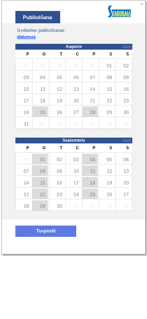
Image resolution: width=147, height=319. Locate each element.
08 (42, 171)
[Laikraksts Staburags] (119, 12)
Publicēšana (37, 17)
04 (92, 159)
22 (42, 194)
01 (42, 159)
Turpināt (46, 230)
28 (92, 112)
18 (92, 183)
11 (92, 171)
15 (42, 183)
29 (42, 206)
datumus (26, 36)
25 (42, 112)
